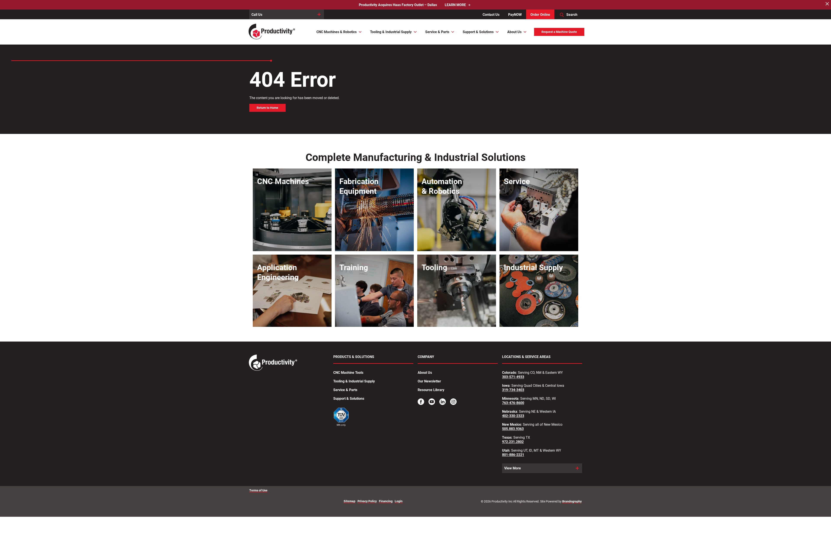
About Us (425, 372)
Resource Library (431, 390)
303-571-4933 (513, 377)
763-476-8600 (513, 403)
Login (399, 501)
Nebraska (509, 411)
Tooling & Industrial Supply (354, 381)
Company (426, 357)
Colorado (509, 372)
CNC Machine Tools (348, 372)
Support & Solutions (348, 398)
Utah (505, 450)
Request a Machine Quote (559, 32)
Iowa (506, 385)
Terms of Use (258, 490)
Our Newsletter (429, 381)
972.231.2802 (513, 442)
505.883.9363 (513, 429)
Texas (507, 437)
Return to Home (267, 108)
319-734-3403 (513, 390)
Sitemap (349, 501)
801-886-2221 (513, 455)
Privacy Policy (367, 501)
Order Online (540, 14)
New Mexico (511, 424)
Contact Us (491, 14)
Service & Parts (345, 390)
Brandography (572, 501)
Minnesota (510, 398)
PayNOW (515, 14)
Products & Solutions (353, 357)
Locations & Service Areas (526, 357)
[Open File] (341, 417)
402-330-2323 (513, 416)
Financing (386, 501)
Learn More (455, 5)
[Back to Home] (272, 31)
